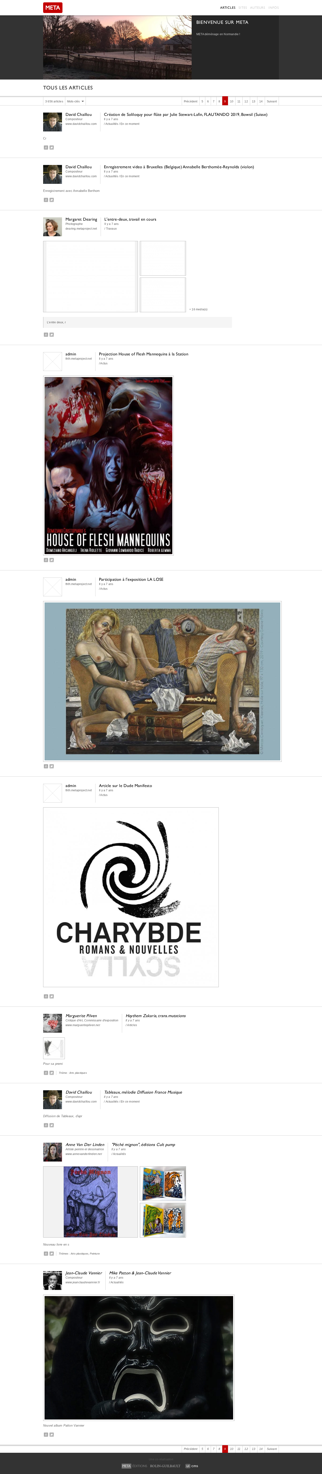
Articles (227, 7)
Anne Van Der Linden (85, 1144)
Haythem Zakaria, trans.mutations (156, 1015)
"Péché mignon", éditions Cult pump (143, 1144)
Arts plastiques (78, 1072)
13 (253, 101)
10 (231, 101)
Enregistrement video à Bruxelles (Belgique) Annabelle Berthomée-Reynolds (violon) (179, 166)
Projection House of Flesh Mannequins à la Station (143, 353)
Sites (243, 7)
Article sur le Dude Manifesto (125, 785)
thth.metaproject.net (79, 358)
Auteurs (257, 7)
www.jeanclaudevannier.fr (83, 1282)
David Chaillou (79, 114)
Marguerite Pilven (81, 1015)
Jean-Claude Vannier (84, 1272)
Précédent (191, 101)
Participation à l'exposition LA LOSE (131, 579)
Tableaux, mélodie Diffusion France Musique (143, 1092)
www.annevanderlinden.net (84, 1154)
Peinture (95, 1253)
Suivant (272, 101)
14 (261, 101)
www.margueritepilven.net (83, 1025)
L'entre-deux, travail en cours (130, 219)
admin (71, 353)
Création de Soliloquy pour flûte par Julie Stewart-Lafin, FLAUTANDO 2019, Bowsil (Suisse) (186, 114)
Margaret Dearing (81, 219)
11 (238, 101)
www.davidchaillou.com (81, 124)
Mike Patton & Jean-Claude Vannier (140, 1272)
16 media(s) (199, 309)
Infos (273, 7)
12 (246, 101)
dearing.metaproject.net (81, 228)
